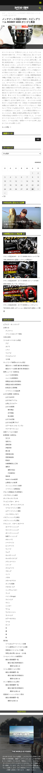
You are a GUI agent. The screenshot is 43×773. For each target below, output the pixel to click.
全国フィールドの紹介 (10, 432)
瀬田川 (8, 467)
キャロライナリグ (11, 558)
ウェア (8, 552)
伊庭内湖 (8, 448)
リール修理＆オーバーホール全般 (16, 647)
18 (10, 185)
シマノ (8, 350)
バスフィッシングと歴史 (11, 520)
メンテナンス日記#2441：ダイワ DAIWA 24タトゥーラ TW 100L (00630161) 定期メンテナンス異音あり (21, 256)
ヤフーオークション (12, 429)
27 (21, 189)
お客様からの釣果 (11, 482)
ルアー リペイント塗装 (13, 511)
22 (32, 185)
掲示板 (5, 641)
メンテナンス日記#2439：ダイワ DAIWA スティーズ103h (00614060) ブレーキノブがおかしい (21, 280)
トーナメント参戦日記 (13, 489)
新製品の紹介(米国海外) (13, 384)
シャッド (8, 565)
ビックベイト (10, 546)
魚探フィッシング (11, 536)
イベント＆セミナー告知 (14, 334)
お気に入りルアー (11, 403)
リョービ (8, 353)
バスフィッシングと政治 (11, 517)
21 (27, 185)
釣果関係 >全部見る (9, 435)
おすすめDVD (10, 397)
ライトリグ (9, 599)
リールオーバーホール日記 (12, 340)
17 (5, 185)
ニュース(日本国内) (12, 375)
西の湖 (8, 451)
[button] (40, 8)
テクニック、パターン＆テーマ (13, 524)
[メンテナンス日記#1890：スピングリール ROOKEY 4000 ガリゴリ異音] (21, 37)
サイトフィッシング (12, 530)
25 (10, 189)
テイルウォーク (11, 356)
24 (5, 189)
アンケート (9, 331)
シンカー (8, 606)
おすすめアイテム (11, 400)
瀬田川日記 (11, 470)
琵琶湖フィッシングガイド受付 (13, 694)
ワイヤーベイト (11, 612)
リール (8, 622)
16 (38, 181)
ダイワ (8, 346)
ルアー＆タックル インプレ (14, 426)
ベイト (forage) (11, 596)
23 (38, 185)
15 (32, 181)
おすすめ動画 (10, 407)
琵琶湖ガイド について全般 (14, 650)
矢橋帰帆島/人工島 (12, 463)
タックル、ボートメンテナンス (13, 505)
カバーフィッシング (12, 527)
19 (16, 185)
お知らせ (6, 328)
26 (16, 189)
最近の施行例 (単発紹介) (16, 675)
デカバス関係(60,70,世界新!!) (12, 492)
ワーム (8, 609)
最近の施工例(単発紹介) (15, 663)
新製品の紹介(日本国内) (13, 381)
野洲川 (8, 460)
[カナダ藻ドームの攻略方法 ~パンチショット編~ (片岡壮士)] (21, 218)
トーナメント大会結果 (13, 391)
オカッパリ (9, 539)
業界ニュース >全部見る (11, 372)
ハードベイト (10, 543)
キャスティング (11, 555)
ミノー (8, 574)
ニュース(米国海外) (12, 378)
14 (27, 181)
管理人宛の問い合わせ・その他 (16, 653)
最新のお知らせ (15, 666)
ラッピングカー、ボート (11, 501)
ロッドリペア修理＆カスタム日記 (14, 362)
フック (8, 593)
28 (27, 189)
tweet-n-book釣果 (12, 479)
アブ (7, 343)
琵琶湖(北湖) (10, 454)
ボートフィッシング (12, 533)
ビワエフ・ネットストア (11, 324)
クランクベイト (11, 562)
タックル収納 (10, 584)
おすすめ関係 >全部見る (11, 394)
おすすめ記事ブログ (12, 422)
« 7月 (4, 196)
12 (16, 181)
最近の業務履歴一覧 (12, 660)
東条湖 (8, 476)
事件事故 (11, 410)
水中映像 (11, 413)
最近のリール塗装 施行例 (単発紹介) (17, 369)
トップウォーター (11, 590)
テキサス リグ (10, 587)
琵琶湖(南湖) (10, 457)
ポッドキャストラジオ (10, 498)
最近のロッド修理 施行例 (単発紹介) (17, 365)
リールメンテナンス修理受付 (12, 656)
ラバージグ (9, 615)
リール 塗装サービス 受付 (11, 669)
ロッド (8, 625)
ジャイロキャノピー (12, 514)
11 (10, 181)
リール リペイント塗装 (13, 508)
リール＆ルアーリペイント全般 (16, 644)
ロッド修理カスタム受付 (11, 682)
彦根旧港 (8, 445)
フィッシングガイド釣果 (14, 486)
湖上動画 (11, 416)
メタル (8, 577)
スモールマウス (11, 580)
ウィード (8, 549)
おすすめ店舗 (10, 419)
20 (21, 185)
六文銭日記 (11, 473)
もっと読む (5, 127)
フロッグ (8, 571)
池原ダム (8, 441)
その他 (2, 26)
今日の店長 (7, 337)
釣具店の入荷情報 (11, 388)
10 (5, 181)
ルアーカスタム (11, 618)
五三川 (8, 438)
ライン (8, 603)
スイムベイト (10, 568)
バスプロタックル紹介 (10, 495)
